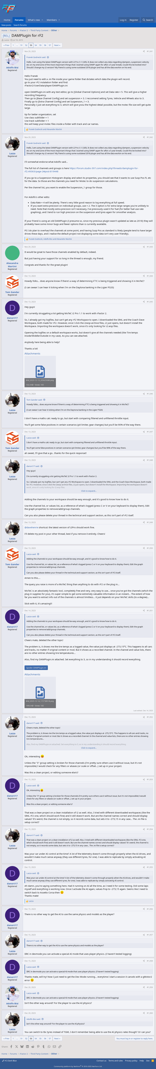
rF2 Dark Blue (10, 1060)
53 (31, 45)
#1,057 (150, 935)
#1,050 (150, 548)
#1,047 (150, 431)
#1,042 (150, 137)
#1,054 (150, 829)
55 (40, 45)
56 (45, 45)
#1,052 (150, 717)
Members (52, 19)
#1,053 (150, 779)
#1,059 (150, 987)
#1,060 (150, 1013)
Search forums (20, 25)
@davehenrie (31, 527)
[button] (42, 20)
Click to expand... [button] (88, 490)
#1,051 (150, 610)
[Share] (144, 51)
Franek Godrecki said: (36, 57)
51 (21, 45)
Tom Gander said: (34, 399)
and (45, 129)
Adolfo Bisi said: (34, 1019)
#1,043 (150, 247)
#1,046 (150, 393)
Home (7, 19)
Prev (7, 45)
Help (142, 1060)
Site (147, 1060)
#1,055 (150, 867)
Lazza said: (31, 437)
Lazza (6, 40)
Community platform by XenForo (78, 1066)
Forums (19, 19)
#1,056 (150, 909)
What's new (34, 19)
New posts (6, 25)
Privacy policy (131, 1060)
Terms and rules (115, 1060)
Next (56, 45)
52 (26, 45)
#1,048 (150, 460)
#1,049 (150, 522)
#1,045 (150, 301)
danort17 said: (33, 466)
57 (50, 45)
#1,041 (150, 51)
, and (50, 239)
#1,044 (150, 276)
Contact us (101, 1060)
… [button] (17, 45)
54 (36, 45)
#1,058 (150, 961)
